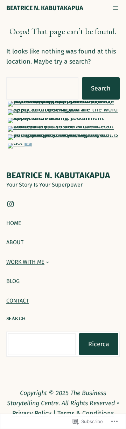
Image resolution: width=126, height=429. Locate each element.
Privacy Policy (31, 413)
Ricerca (98, 344)
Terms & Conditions (85, 413)
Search (101, 88)
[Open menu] (115, 8)
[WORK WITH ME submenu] (47, 262)
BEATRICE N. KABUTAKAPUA (44, 8)
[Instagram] (10, 204)
